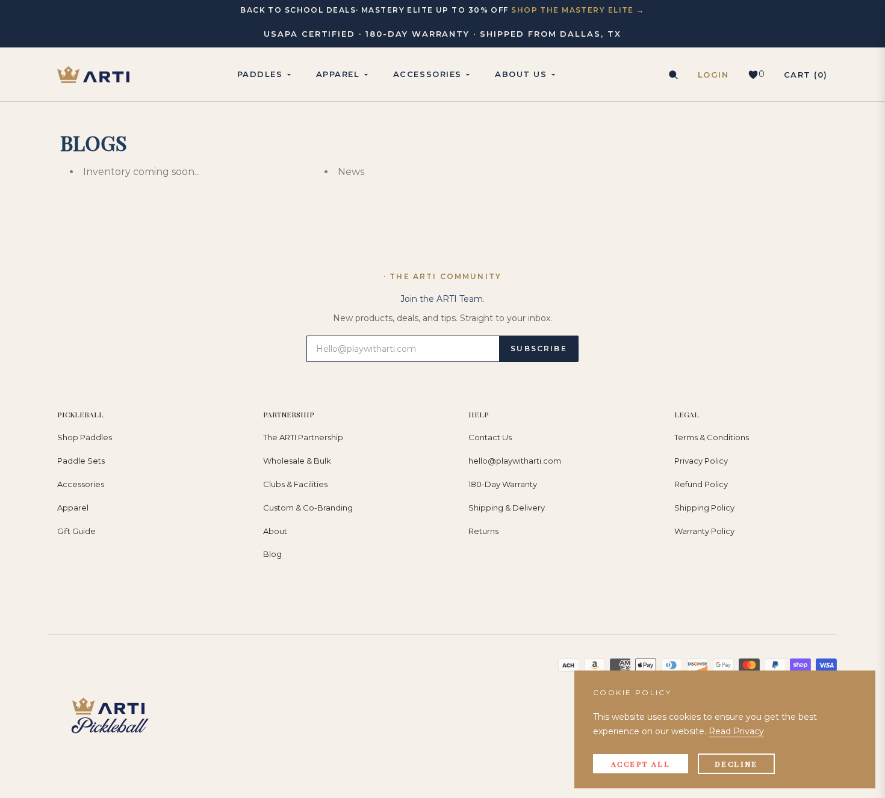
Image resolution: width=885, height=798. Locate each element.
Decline (736, 764)
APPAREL (338, 74)
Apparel (72, 507)
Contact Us (490, 437)
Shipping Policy (704, 507)
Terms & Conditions (711, 437)
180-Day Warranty (502, 484)
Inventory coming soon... (141, 171)
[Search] (673, 74)
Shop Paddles (84, 437)
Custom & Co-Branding (308, 507)
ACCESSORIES (427, 74)
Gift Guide (76, 531)
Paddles (260, 74)
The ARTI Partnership (303, 437)
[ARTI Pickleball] (93, 74)
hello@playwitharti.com (514, 460)
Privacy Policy (701, 460)
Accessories (80, 484)
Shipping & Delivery (506, 507)
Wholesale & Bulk (297, 460)
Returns (483, 531)
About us (521, 74)
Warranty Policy (704, 531)
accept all (640, 764)
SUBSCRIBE (539, 348)
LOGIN (713, 74)
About (275, 531)
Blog (272, 554)
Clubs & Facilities (295, 484)
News (351, 171)
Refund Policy (701, 484)
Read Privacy (736, 731)
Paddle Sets (81, 460)
